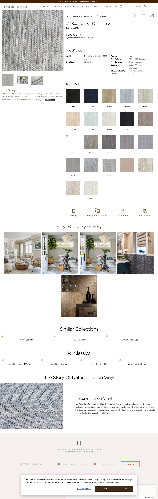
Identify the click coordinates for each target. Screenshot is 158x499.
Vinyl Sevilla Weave (131, 340)
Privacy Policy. (114, 483)
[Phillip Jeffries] (15, 6)
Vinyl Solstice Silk (98, 364)
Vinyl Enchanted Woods (20, 364)
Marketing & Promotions (74, 464)
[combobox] (149, 497)
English (150, 497)
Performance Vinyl (89, 16)
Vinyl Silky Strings (59, 364)
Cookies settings (84, 489)
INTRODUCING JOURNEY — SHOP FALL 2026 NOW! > (79, 1)
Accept (104, 489)
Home (68, 16)
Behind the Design (106, 464)
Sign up (130, 464)
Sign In (108, 6)
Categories (76, 16)
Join (115, 6)
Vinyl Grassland (79, 340)
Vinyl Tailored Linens (138, 364)
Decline (124, 489)
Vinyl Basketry (103, 16)
